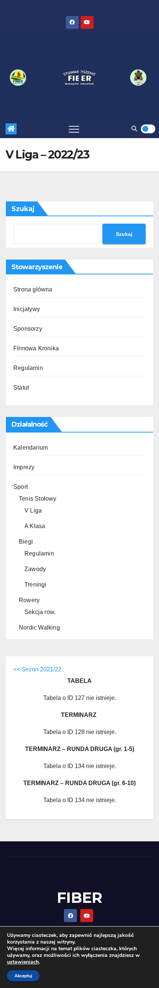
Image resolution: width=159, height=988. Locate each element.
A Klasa (34, 526)
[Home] (11, 128)
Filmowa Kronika (36, 348)
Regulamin (28, 368)
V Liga (33, 510)
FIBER (79, 897)
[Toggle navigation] (74, 129)
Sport (20, 487)
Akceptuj (23, 976)
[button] (134, 129)
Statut (21, 387)
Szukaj (23, 209)
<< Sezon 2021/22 (37, 669)
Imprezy (23, 467)
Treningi (35, 584)
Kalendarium (30, 447)
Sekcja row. (39, 612)
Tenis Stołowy (38, 498)
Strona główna (33, 289)
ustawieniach (23, 962)
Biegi (26, 541)
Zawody (35, 569)
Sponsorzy (27, 329)
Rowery (29, 600)
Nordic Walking (39, 627)
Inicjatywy (26, 309)
